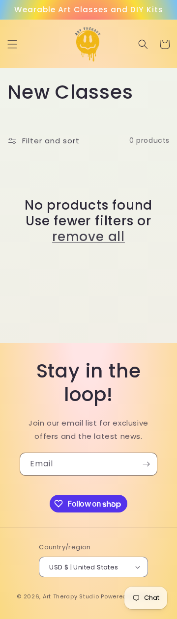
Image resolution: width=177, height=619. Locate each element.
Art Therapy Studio (71, 596)
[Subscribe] (146, 464)
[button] (12, 44)
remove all (88, 236)
